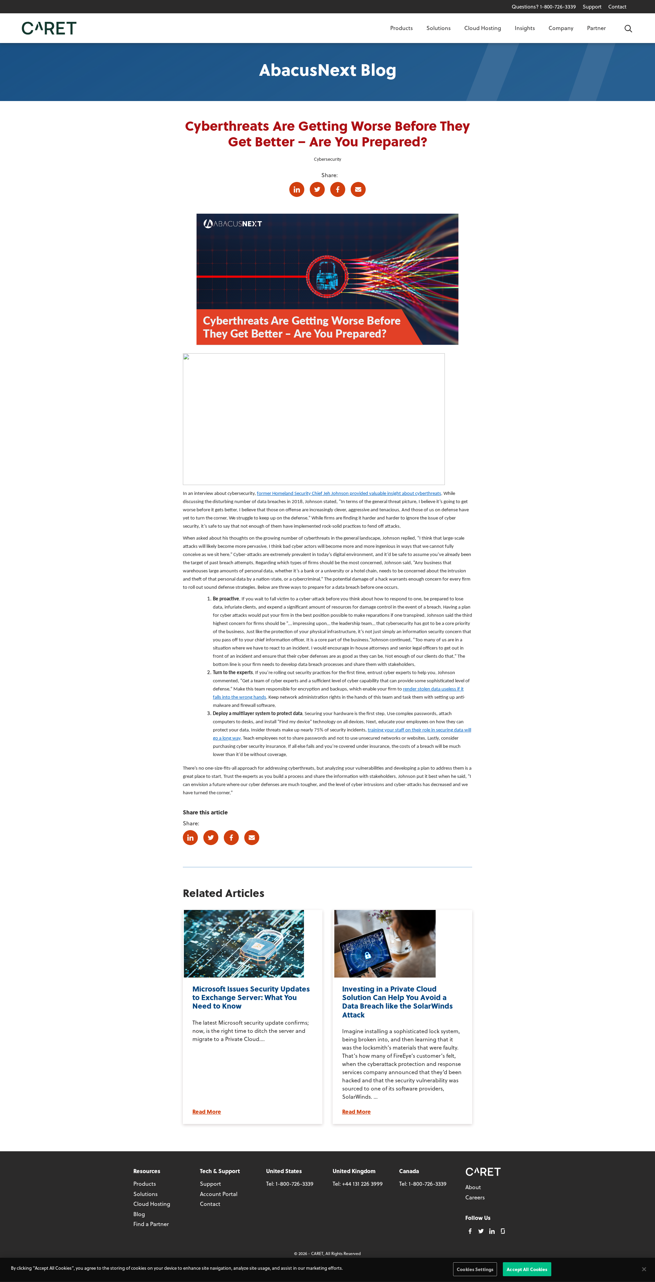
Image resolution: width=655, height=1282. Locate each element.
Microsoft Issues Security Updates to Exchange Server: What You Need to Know (251, 997)
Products (401, 28)
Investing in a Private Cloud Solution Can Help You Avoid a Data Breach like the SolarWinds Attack (397, 1001)
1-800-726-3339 (295, 1183)
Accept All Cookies (527, 1269)
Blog (139, 1214)
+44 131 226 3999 (362, 1183)
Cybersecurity (327, 159)
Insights (525, 28)
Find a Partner (151, 1224)
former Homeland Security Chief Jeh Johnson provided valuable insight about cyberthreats (349, 493)
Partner (596, 28)
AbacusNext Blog (327, 69)
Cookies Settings (475, 1269)
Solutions (438, 28)
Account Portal (218, 1194)
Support (592, 6)
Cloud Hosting (482, 28)
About (473, 1187)
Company (561, 28)
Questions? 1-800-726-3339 (544, 6)
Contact (617, 6)
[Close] (644, 1269)
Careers (475, 1197)
